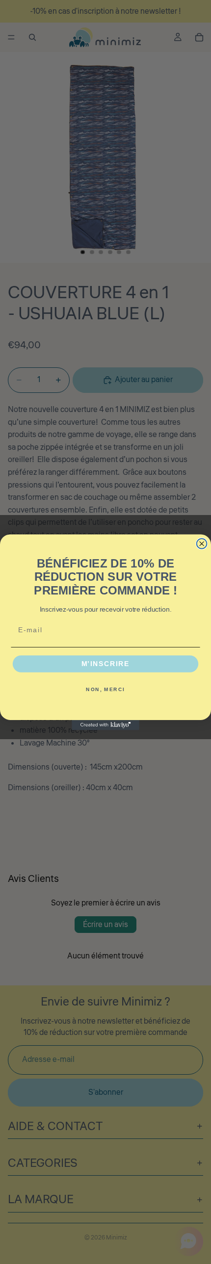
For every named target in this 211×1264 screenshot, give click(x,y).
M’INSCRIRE (105, 664)
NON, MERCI (105, 689)
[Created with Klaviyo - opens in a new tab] (105, 725)
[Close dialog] (202, 544)
